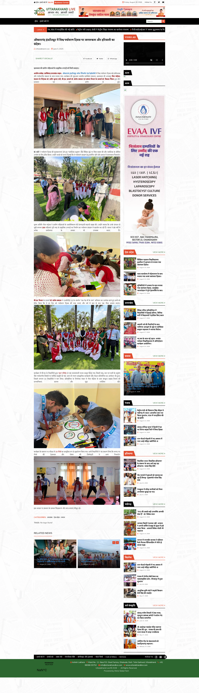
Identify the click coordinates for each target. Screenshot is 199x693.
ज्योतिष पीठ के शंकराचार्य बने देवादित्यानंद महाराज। (148, 642)
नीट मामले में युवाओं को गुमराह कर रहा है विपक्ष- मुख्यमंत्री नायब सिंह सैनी (150, 478)
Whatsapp (113, 58)
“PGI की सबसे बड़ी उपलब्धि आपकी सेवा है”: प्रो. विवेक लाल (150, 513)
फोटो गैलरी (99, 657)
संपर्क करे (50, 657)
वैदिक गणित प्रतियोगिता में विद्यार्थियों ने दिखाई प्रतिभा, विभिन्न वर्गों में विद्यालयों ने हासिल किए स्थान (54, 559)
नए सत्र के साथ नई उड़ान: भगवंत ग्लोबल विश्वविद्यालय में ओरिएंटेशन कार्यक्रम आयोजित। (149, 341)
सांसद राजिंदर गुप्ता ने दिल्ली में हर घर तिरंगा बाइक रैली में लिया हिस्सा (150, 428)
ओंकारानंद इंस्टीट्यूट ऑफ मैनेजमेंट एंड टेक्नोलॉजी (79, 73)
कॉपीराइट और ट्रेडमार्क (85, 657)
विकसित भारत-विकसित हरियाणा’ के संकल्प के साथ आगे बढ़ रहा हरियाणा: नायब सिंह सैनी (149, 464)
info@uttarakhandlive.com (111, 665)
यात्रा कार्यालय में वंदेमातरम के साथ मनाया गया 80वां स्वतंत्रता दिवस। (149, 275)
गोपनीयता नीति (69, 657)
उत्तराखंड (49, 517)
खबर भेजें (59, 657)
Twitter (100, 58)
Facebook (88, 58)
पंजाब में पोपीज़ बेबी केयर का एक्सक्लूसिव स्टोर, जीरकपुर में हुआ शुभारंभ (150, 579)
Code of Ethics (111, 657)
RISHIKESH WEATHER (49, 668)
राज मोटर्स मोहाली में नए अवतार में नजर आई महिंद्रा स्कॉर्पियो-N (149, 440)
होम (37, 2)
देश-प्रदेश (57, 517)
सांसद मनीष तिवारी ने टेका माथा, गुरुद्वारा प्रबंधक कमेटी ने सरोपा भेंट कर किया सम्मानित (149, 615)
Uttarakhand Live (42, 49)
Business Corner (62, 2)
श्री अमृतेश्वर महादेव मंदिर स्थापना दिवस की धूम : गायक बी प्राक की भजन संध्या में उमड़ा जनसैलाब (149, 630)
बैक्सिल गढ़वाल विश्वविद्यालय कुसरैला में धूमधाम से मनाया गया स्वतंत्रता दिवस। (149, 262)
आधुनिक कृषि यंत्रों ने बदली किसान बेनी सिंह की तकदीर (149, 592)
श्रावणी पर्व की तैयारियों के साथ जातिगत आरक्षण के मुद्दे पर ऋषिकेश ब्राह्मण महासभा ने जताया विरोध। (98, 559)
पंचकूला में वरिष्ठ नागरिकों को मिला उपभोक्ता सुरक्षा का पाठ (149, 491)
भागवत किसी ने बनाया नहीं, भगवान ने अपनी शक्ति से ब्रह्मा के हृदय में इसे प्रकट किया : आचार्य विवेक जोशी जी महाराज (150, 527)
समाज (63, 517)
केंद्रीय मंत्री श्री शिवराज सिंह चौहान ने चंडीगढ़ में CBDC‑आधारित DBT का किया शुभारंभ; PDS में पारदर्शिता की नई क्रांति (150, 414)
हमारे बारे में (43, 2)
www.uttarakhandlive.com (136, 665)
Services (122, 657)
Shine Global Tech (121, 671)
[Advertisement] (77, 588)
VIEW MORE (158, 252)
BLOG (50, 2)
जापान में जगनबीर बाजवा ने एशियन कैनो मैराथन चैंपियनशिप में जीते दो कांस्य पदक (150, 542)
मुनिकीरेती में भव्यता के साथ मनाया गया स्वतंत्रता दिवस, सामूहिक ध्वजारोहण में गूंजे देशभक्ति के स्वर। (150, 288)
